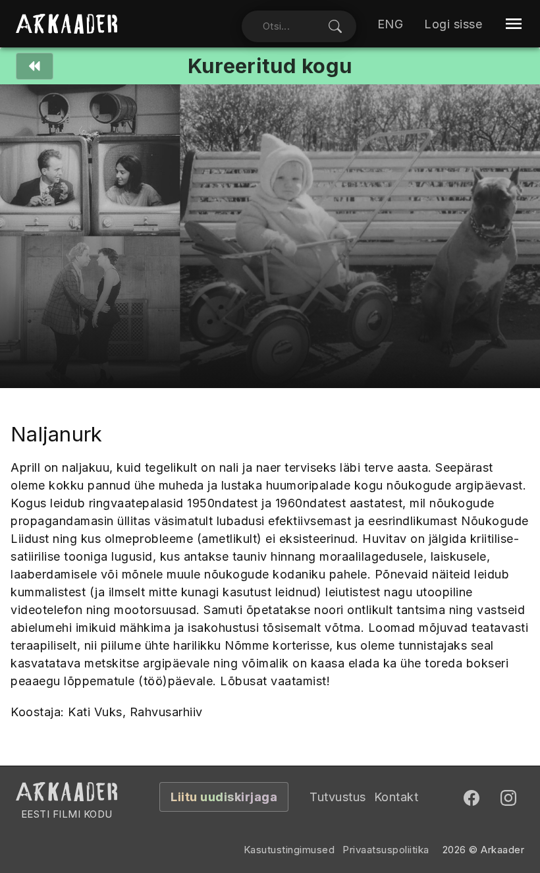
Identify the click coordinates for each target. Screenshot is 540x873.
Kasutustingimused (289, 849)
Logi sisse (453, 24)
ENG (390, 24)
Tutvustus (338, 797)
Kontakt (396, 797)
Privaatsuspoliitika (385, 849)
